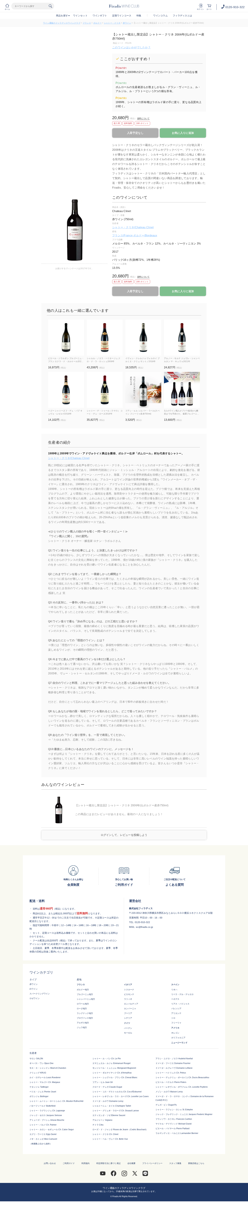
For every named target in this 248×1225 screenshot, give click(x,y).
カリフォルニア (178, 1037)
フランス (87, 23)
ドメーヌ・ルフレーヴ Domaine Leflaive (174, 1068)
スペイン (175, 984)
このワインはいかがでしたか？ (131, 47)
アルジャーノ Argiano (102, 1120)
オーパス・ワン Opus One (41, 1063)
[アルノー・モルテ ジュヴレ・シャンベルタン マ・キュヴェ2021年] (182, 338)
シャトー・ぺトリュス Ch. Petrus (171, 1073)
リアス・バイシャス (180, 1004)
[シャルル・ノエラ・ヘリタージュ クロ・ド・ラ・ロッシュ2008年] (105, 338)
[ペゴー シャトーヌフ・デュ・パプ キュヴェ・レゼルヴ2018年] (66, 390)
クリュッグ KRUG (38, 1073)
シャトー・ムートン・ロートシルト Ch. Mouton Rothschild (56, 1101)
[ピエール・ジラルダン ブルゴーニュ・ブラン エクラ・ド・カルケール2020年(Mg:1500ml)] (66, 338)
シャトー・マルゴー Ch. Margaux (45, 1082)
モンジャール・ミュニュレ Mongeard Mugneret (114, 1068)
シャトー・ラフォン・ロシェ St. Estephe (174, 1109)
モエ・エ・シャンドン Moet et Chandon (48, 1068)
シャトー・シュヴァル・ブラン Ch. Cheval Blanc (114, 1077)
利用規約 (85, 1163)
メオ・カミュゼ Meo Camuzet (43, 1139)
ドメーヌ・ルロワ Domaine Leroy (107, 1101)
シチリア (128, 1018)
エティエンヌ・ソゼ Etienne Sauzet (108, 1115)
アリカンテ (176, 1013)
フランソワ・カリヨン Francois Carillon (174, 1119)
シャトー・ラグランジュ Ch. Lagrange (47, 1110)
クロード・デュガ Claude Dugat (107, 1087)
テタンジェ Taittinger (39, 1087)
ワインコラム (160, 15)
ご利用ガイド (69, 1163)
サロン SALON (36, 1058)
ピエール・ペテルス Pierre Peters (171, 1082)
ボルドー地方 (83, 989)
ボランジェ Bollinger (39, 1096)
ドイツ (127, 1023)
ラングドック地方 (85, 1013)
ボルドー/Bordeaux (145, 235)
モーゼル (128, 1033)
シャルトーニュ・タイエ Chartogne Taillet (111, 1106)
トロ (173, 1018)
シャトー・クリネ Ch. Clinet (105, 1134)
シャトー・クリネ (112, 23)
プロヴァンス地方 (85, 1018)
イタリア (128, 984)
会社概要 (131, 1163)
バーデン (128, 1028)
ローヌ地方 (82, 1008)
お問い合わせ (50, 1163)
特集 (138, 15)
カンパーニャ (130, 1008)
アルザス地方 (83, 1023)
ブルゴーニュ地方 (85, 994)
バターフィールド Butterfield (43, 1106)
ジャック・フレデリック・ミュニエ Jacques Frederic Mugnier (184, 1114)
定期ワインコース (121, 15)
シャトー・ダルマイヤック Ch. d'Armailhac (112, 1073)
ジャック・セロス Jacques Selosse (46, 1115)
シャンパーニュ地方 (86, 999)
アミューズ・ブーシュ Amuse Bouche (47, 1120)
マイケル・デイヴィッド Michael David (173, 1124)
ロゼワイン (35, 998)
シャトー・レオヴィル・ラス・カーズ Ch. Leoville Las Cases (120, 1096)
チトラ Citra (97, 1125)
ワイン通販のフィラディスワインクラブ (61, 23)
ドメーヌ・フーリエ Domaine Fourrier (173, 1063)
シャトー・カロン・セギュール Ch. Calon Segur (52, 1129)
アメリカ (175, 1028)
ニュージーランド (179, 1043)
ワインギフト (100, 15)
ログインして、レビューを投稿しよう (124, 835)
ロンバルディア (131, 1004)
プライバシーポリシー (152, 1163)
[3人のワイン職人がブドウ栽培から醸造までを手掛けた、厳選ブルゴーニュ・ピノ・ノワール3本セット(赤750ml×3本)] (182, 390)
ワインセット (80, 15)
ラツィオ (128, 999)
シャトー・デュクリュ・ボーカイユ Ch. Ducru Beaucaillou (182, 1077)
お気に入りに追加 (183, 132)
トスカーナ (129, 989)
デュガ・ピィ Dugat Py (166, 1105)
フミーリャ (176, 1023)
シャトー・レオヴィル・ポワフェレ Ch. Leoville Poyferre (182, 1087)
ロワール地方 (83, 1004)
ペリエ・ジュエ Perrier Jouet (43, 1092)
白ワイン (34, 989)
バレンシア (176, 1008)
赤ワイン (127, 23)
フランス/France (122, 235)
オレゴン (175, 1033)
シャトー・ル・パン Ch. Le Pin (106, 1058)
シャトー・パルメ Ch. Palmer (43, 1125)
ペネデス (175, 999)
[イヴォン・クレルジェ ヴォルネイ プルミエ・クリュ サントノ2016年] (143, 338)
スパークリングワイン (40, 994)
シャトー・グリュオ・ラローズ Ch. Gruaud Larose (115, 1110)
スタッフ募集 (175, 1163)
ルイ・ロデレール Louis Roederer (45, 1077)
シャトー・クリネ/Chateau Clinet (133, 227)
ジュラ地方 (82, 1027)
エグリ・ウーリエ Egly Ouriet (43, 1134)
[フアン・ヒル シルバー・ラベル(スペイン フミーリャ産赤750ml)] (143, 390)
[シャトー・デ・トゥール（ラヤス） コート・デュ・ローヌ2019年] (105, 390)
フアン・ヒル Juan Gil (102, 1082)
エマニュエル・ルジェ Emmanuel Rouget (111, 1063)
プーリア (128, 1013)
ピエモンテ (129, 994)
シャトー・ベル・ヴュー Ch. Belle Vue (110, 1139)
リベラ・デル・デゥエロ (182, 994)
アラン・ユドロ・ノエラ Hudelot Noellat (174, 1058)
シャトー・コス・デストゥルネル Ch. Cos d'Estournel (117, 1092)
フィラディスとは (182, 15)
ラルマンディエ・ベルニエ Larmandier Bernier (177, 1133)
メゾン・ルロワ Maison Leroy (169, 1092)
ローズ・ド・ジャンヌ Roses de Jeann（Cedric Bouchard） (120, 1129)
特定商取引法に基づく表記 (108, 1163)
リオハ (174, 989)
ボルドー (97, 23)
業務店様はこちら (196, 1163)
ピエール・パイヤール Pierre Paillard (172, 1128)
